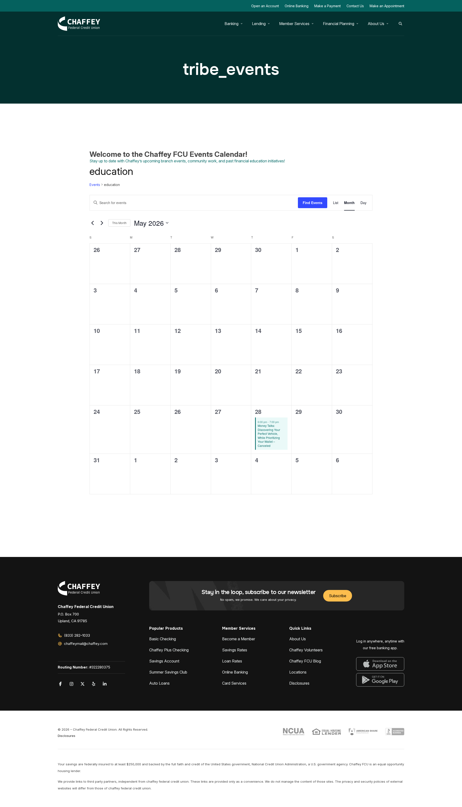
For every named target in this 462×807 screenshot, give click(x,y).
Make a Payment (327, 6)
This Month (119, 223)
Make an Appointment (387, 6)
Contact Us (355, 6)
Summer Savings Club (168, 672)
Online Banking (296, 6)
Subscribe (337, 595)
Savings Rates (234, 650)
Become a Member (238, 638)
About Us (297, 638)
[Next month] (102, 223)
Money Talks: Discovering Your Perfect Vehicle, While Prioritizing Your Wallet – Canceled (269, 435)
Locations (298, 672)
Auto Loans (159, 683)
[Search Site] (400, 23)
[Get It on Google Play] (380, 680)
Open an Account (265, 6)
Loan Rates (232, 661)
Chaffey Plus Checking (169, 650)
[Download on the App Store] (380, 664)
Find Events (312, 202)
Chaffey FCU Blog (305, 661)
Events (95, 185)
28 (258, 411)
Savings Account (164, 661)
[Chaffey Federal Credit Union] (79, 23)
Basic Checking (162, 638)
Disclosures (299, 683)
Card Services (234, 683)
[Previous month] (92, 223)
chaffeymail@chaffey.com (86, 643)
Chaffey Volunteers (306, 650)
